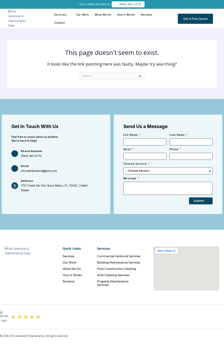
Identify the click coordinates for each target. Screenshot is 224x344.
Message (130, 178)
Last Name (178, 134)
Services (60, 14)
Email (25, 165)
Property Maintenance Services (113, 283)
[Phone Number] (14, 153)
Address (27, 180)
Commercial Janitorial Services (119, 256)
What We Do (103, 14)
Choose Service (135, 163)
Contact (59, 22)
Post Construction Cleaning (116, 269)
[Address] (14, 185)
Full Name (131, 134)
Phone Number (32, 151)
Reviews (146, 14)
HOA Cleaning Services (113, 275)
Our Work (82, 14)
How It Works (126, 14)
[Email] (14, 168)
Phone (175, 149)
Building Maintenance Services (118, 262)
